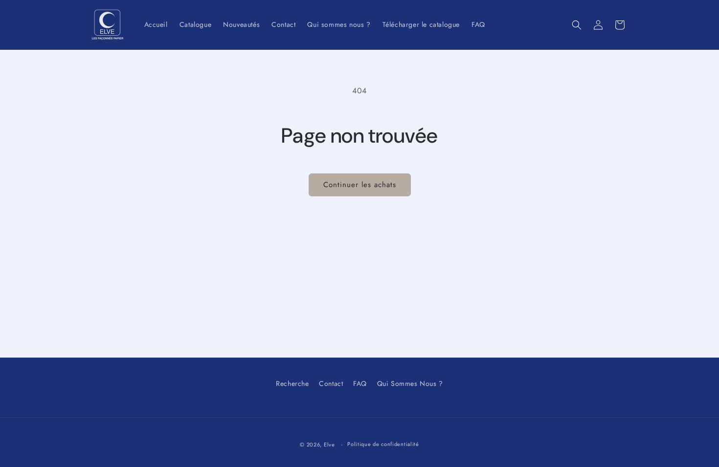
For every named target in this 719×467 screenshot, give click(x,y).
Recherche (292, 383)
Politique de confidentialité (383, 444)
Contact (331, 383)
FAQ (360, 383)
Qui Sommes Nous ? (410, 383)
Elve (329, 444)
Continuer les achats (359, 184)
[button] (576, 25)
